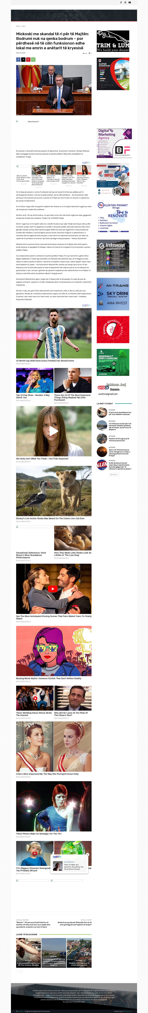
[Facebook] (121, 2)
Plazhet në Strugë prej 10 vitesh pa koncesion (79, 964)
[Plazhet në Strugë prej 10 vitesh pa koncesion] (79, 953)
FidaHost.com (127, 1011)
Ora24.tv (21, 1011)
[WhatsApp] (33, 59)
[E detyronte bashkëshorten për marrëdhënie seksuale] (28, 953)
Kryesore (28, 960)
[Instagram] (125, 2)
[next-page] (21, 971)
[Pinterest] (28, 59)
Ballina (18, 26)
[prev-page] (17, 971)
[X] (23, 59)
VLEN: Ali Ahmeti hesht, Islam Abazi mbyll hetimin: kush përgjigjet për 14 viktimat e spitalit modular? (120, 466)
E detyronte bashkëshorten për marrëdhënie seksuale (28, 964)
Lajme (23, 26)
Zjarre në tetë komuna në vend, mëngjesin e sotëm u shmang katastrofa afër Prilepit (119, 453)
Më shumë (113, 474)
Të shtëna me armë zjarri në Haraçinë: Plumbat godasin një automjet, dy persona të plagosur (54, 962)
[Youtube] (130, 2)
